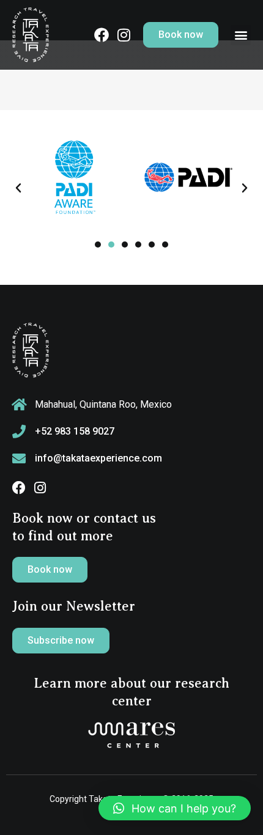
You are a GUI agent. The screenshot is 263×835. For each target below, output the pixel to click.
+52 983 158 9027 (74, 431)
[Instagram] (39, 488)
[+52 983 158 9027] (19, 431)
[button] (241, 35)
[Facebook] (19, 488)
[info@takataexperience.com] (19, 458)
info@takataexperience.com (98, 458)
